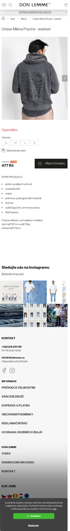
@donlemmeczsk (13, 274)
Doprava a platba (16, 405)
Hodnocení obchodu (18, 462)
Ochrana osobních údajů (22, 432)
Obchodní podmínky (17, 414)
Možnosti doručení (16, 150)
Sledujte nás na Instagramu (25, 267)
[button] (66, 11)
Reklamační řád (14, 423)
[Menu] (4, 5)
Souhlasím (35, 516)
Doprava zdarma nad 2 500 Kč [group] (35, 12)
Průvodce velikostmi (18, 387)
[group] (35, 78)
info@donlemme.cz (13, 357)
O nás (6, 453)
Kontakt (8, 471)
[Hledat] (10, 4)
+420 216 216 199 (12, 346)
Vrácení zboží (13, 396)
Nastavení (33, 525)
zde (54, 509)
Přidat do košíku (55, 163)
